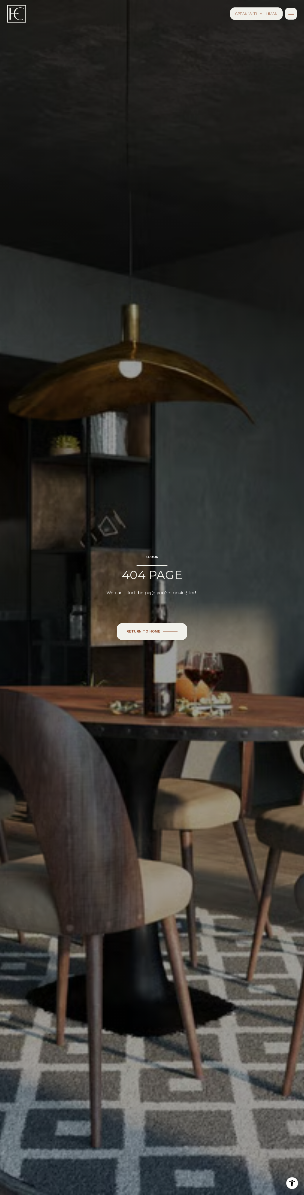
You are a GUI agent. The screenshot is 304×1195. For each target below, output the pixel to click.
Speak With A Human (256, 13)
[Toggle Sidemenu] (291, 14)
